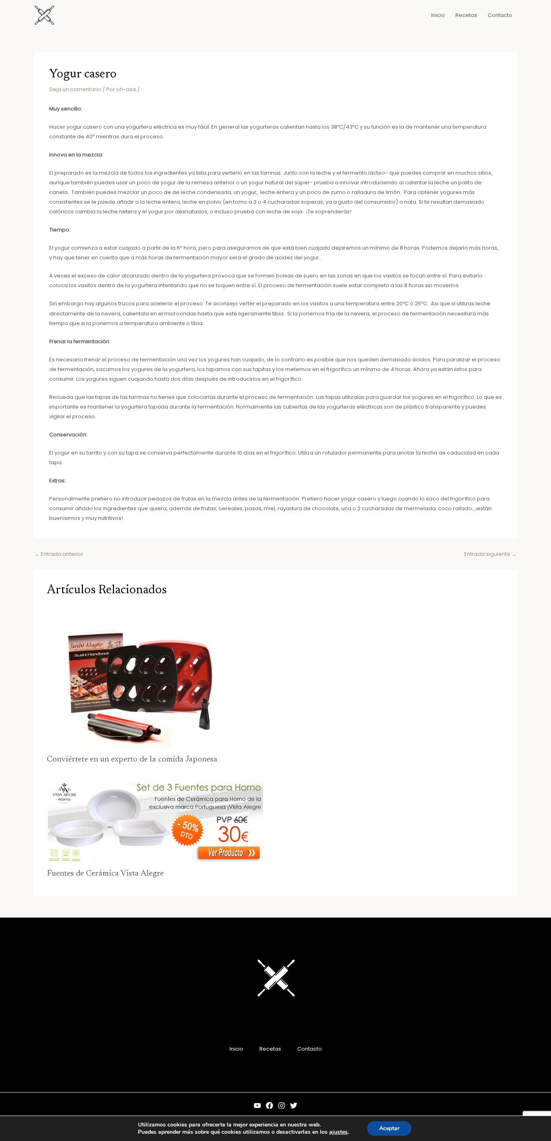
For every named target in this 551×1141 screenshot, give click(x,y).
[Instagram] (281, 1105)
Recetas (270, 1049)
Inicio (236, 1049)
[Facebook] (269, 1105)
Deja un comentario (75, 89)
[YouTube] (257, 1105)
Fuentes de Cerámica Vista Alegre (105, 874)
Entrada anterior (58, 554)
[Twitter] (293, 1105)
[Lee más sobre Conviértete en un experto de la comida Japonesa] (136, 679)
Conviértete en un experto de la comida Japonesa (132, 759)
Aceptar (389, 1128)
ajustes (338, 1132)
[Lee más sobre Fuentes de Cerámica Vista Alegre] (155, 821)
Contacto (309, 1049)
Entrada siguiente (490, 554)
